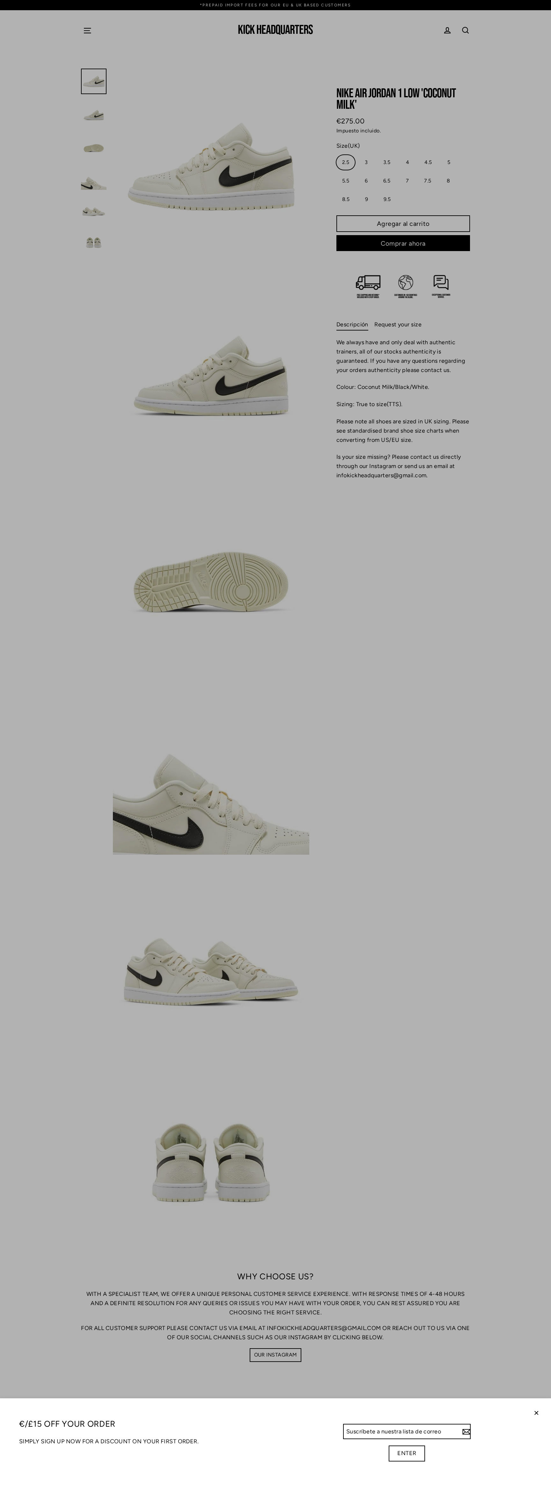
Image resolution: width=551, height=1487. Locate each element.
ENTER (406, 1453)
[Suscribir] (465, 1431)
